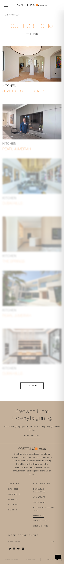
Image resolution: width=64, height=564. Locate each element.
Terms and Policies (31, 559)
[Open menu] (6, 5)
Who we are (39, 497)
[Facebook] (9, 548)
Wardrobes (14, 494)
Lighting (13, 510)
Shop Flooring (41, 521)
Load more (32, 386)
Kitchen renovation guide (43, 509)
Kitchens (13, 489)
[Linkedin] (22, 548)
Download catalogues (39, 490)
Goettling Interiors (13, 559)
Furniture (13, 499)
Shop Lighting (40, 526)
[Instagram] (14, 548)
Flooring (13, 505)
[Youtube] (18, 548)
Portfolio (38, 515)
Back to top (51, 559)
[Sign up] (52, 542)
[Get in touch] (58, 557)
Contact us (32, 435)
